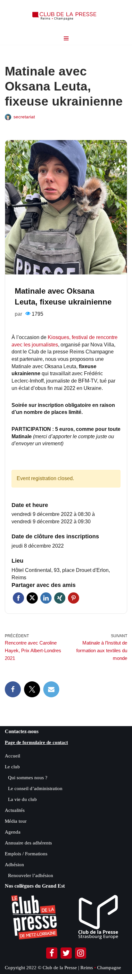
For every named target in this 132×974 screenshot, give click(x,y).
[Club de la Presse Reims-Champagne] (66, 16)
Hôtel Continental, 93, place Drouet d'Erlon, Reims (61, 573)
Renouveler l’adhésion (30, 875)
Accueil (12, 755)
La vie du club (22, 799)
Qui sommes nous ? (27, 777)
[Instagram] (80, 953)
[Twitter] (66, 953)
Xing (59, 598)
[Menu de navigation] (66, 38)
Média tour (16, 821)
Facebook (18, 598)
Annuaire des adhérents (28, 842)
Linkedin (46, 598)
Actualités (15, 810)
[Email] (51, 689)
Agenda (13, 832)
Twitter (32, 598)
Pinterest (73, 598)
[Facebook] (13, 689)
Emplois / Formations (26, 853)
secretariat (24, 117)
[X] (32, 689)
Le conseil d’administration (35, 788)
